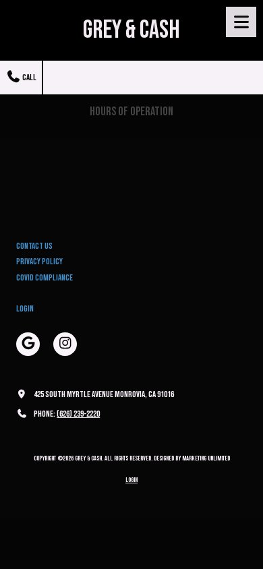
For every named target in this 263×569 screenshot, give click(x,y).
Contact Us (34, 246)
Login (25, 308)
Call (28, 77)
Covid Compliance (44, 277)
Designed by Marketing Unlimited (192, 458)
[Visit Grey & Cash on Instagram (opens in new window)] (65, 344)
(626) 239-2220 (78, 414)
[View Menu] (241, 22)
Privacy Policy (39, 261)
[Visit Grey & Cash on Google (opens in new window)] (28, 344)
